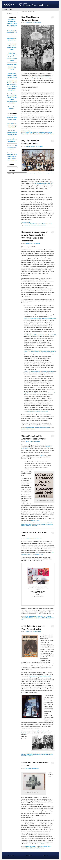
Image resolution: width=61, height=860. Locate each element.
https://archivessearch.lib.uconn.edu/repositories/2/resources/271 (40, 371)
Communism (29, 754)
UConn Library (23, 3)
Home (5, 9)
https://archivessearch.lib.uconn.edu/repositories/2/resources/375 (40, 334)
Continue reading (26, 130)
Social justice (31, 847)
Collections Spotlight (29, 427)
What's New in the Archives (34, 753)
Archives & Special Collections (32, 132)
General (27, 846)
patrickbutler (37, 441)
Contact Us (45, 855)
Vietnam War (46, 133)
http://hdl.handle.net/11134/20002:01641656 (37, 411)
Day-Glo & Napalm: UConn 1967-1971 (40, 77)
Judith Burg (10, 123)
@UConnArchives (41, 731)
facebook (23, 732)
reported (42, 455)
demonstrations (24, 847)
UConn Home (11, 855)
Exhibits (26, 225)
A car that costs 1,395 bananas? (12, 147)
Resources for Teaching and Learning (42, 427)
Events (40, 223)
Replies (52, 133)
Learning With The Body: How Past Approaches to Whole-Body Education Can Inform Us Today (12, 23)
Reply (42, 847)
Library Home (28, 855)
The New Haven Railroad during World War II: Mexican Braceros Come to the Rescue (12, 57)
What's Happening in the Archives (36, 616)
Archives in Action (43, 522)
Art (22, 429)
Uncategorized (45, 132)
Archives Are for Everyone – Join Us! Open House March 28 (12, 75)
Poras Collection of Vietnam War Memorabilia (40, 676)
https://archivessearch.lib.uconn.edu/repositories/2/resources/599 (40, 318)
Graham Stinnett (37, 22)
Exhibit (40, 132)
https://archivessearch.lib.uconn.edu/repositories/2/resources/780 (40, 351)
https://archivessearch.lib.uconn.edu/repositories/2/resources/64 (39, 393)
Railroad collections (48, 754)
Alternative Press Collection (47, 524)
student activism (40, 133)
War (49, 617)
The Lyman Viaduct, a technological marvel (12, 117)
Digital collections (36, 754)
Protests (23, 525)
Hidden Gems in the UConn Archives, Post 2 (12, 32)
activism (38, 524)
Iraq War (35, 617)
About (11, 9)
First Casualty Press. (38, 554)
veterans (40, 617)
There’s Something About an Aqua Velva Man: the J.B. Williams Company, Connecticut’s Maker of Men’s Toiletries (12, 136)
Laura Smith (37, 243)
